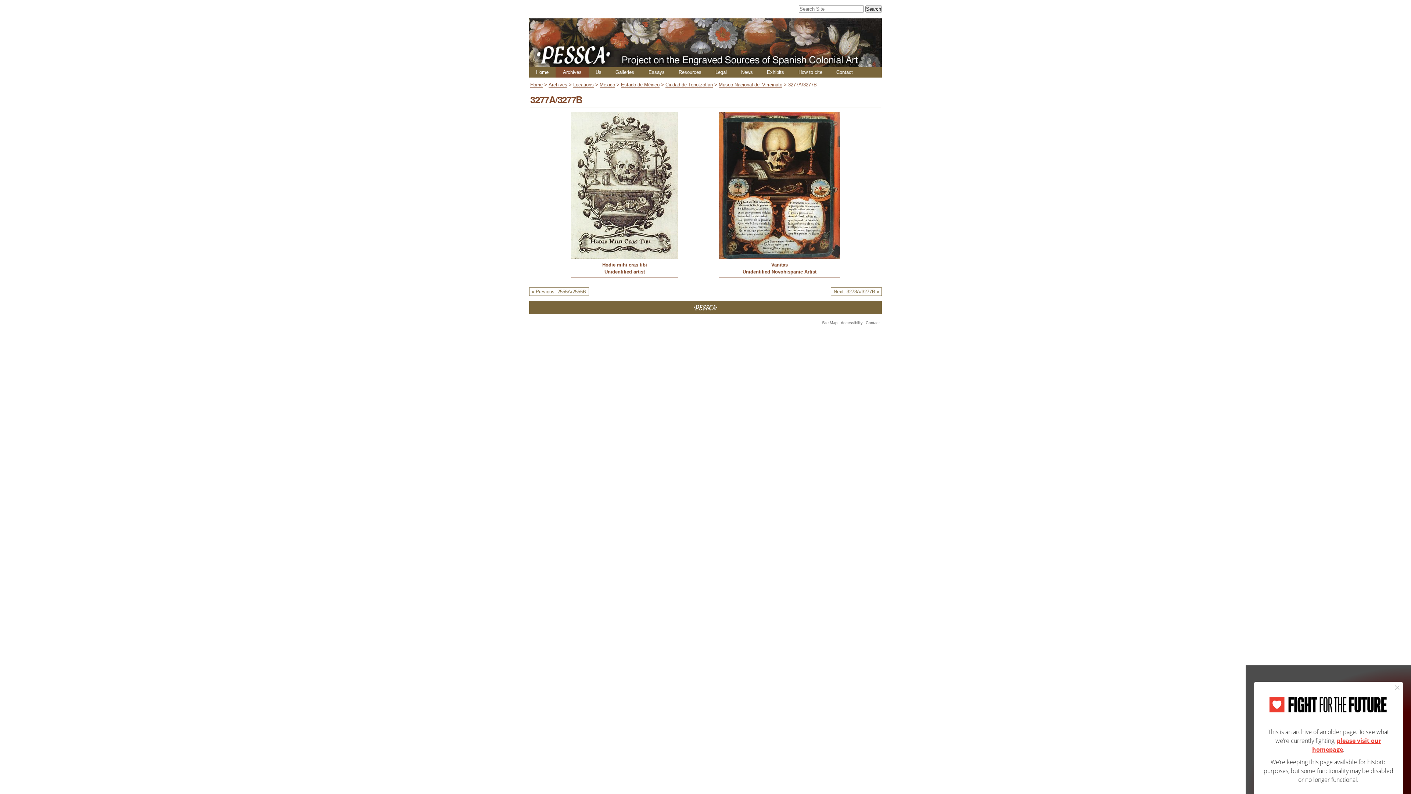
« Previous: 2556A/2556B (559, 291)
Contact (844, 72)
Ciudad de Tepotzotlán (689, 84)
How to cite (810, 72)
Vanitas (779, 265)
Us (599, 72)
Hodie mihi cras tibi (624, 265)
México (607, 84)
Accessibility (852, 323)
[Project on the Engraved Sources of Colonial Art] (705, 64)
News (747, 72)
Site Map (829, 323)
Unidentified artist (624, 272)
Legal (721, 72)
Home (542, 72)
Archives (572, 72)
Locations (583, 84)
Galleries (624, 72)
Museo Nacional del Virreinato (750, 84)
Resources (690, 72)
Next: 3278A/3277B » (856, 291)
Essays (657, 72)
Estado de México (640, 84)
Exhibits (775, 72)
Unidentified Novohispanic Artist (779, 272)
